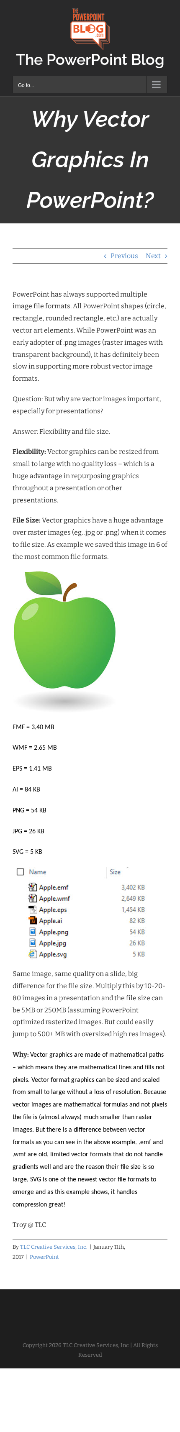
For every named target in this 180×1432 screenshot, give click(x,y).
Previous (124, 256)
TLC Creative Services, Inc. (53, 1247)
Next (153, 256)
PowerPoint (44, 1257)
